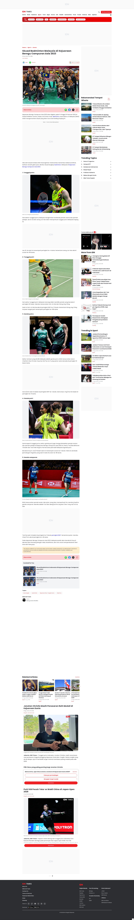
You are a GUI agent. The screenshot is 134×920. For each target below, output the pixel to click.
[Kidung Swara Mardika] (24, 600)
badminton (57, 165)
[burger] (111, 15)
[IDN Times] (27, 11)
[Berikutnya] (80, 678)
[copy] (77, 110)
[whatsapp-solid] (66, 110)
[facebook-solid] (69, 110)
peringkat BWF (56, 535)
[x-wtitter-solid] (73, 110)
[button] (51, 767)
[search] (99, 12)
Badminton (56, 116)
